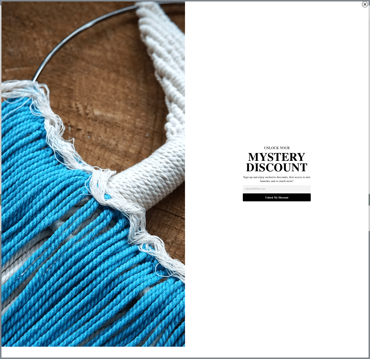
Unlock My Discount (276, 197)
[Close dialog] (365, 4)
